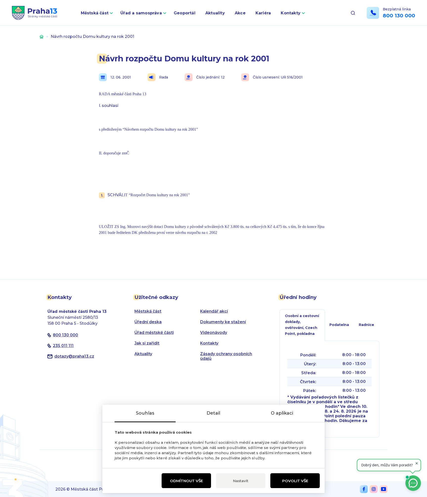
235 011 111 (63, 345)
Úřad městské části (154, 332)
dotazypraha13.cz (74, 356)
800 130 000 (399, 16)
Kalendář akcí (214, 311)
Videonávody (213, 332)
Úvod (41, 36)
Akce (240, 13)
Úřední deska (148, 322)
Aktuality (215, 13)
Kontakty (290, 13)
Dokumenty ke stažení (223, 322)
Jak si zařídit (146, 343)
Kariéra (263, 13)
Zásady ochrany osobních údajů (226, 356)
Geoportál (184, 13)
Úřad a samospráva (141, 13)
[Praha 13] (34, 13)
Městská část (95, 13)
